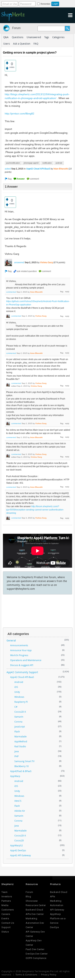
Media (5, 905)
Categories (58, 37)
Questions (17, 37)
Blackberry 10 (21, 766)
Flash (17, 731)
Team (4, 892)
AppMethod (20, 741)
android (59, 163)
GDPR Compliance (36, 958)
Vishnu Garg (46, 262)
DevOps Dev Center (37, 953)
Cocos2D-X (20, 711)
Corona (18, 721)
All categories (18, 634)
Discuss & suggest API (21, 665)
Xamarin (18, 716)
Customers (7, 909)
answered (19, 262)
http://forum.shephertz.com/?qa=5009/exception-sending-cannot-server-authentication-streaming (35, 509)
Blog (28, 896)
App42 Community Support (22, 672)
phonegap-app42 (31, 163)
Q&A (6, 37)
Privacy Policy (48, 974)
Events (5, 918)
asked (8, 168)
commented (11, 292)
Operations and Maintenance (25, 660)
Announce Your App (21, 650)
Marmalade (20, 736)
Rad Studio (20, 746)
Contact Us (7, 923)
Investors (6, 896)
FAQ (35, 43)
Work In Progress (19, 655)
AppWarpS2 (16, 845)
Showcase (32, 900)
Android (18, 682)
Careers (5, 914)
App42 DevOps (18, 850)
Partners (6, 900)
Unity (17, 692)
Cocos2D (19, 840)
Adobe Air (19, 810)
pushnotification (13, 163)
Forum (16, 28)
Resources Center (36, 905)
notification (47, 163)
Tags (46, 37)
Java (16, 751)
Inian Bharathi (61, 168)
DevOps (54, 927)
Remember (45, 4)
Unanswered (34, 37)
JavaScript (19, 726)
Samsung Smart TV (24, 761)
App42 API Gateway (20, 855)
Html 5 (17, 800)
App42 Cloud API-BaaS (38, 168)
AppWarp (15, 776)
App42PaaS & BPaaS (20, 771)
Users (6, 43)
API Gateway (57, 909)
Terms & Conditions (26, 974)
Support (6, 927)
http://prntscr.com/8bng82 (19, 113)
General (11, 640)
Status (5, 931)
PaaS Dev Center (35, 949)
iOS (16, 687)
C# (15, 706)
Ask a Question (21, 43)
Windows (19, 696)
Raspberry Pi (21, 701)
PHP (16, 756)
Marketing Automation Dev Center (35, 923)
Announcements (19, 645)
